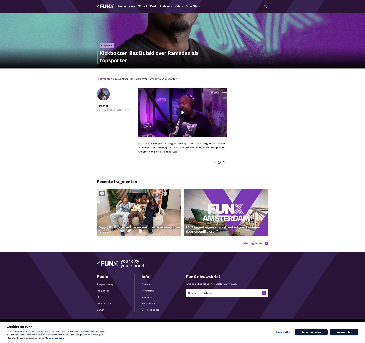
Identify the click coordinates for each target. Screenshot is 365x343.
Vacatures (147, 297)
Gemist (100, 310)
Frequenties (103, 291)
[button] (265, 6)
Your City (192, 6)
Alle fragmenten (253, 243)
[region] (182, 112)
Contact (146, 284)
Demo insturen (104, 303)
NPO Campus (148, 303)
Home (122, 6)
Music (153, 6)
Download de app (151, 310)
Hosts (100, 297)
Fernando (103, 106)
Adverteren (148, 291)
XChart (142, 6)
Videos (179, 6)
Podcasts (166, 6)
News (132, 6)
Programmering (105, 284)
